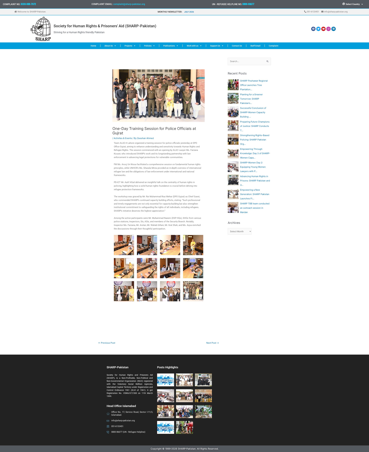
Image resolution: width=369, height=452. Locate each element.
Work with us (192, 46)
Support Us (215, 46)
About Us (109, 46)
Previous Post (106, 342)
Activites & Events (123, 138)
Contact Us (237, 46)
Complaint (273, 46)
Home (93, 46)
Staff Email (255, 46)
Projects (128, 46)
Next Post (212, 342)
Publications (169, 46)
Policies (147, 46)
